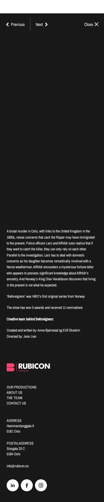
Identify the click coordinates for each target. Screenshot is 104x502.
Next (39, 24)
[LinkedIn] (13, 485)
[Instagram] (41, 485)
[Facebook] (27, 485)
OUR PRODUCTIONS (22, 387)
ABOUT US (14, 392)
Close (88, 24)
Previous (18, 24)
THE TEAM (14, 397)
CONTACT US (16, 403)
